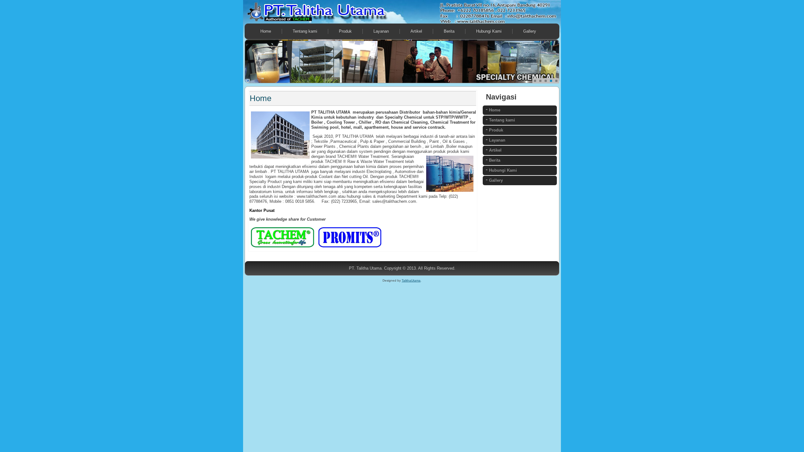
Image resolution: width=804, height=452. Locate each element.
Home (265, 31)
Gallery (529, 31)
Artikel (416, 31)
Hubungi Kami (489, 31)
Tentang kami (305, 31)
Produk (345, 31)
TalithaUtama (411, 280)
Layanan (381, 31)
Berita (449, 31)
